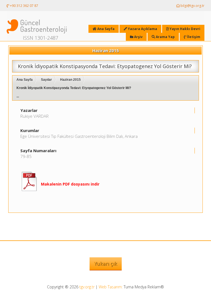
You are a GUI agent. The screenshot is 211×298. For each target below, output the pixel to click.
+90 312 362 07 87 (23, 5)
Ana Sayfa (24, 80)
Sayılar (46, 80)
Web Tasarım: (111, 286)
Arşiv (138, 36)
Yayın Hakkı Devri (184, 28)
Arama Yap (165, 36)
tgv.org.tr (87, 286)
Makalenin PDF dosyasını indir (70, 184)
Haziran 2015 (70, 80)
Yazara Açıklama (142, 28)
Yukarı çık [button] (105, 263)
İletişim (193, 36)
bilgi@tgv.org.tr (192, 5)
